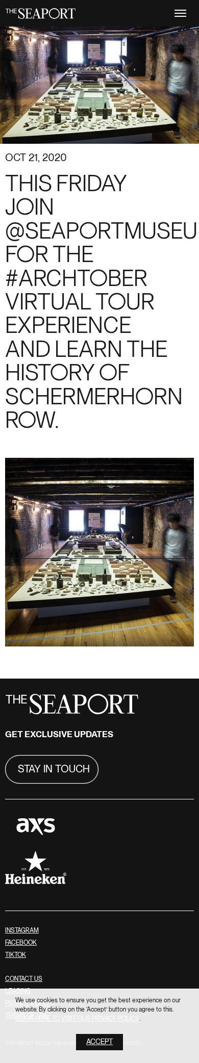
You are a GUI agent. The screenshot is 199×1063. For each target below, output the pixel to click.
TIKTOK (15, 955)
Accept (99, 1042)
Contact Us (23, 979)
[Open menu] (180, 13)
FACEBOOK (21, 943)
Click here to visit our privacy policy (77, 1019)
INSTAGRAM (22, 930)
